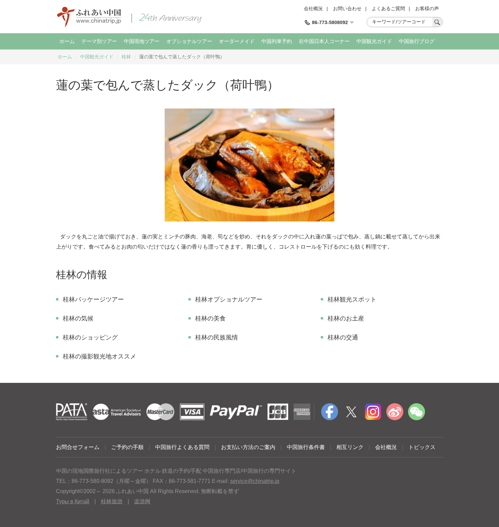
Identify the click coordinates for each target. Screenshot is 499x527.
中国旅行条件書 (306, 447)
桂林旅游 (112, 501)
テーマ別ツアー (99, 41)
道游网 (142, 501)
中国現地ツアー (142, 41)
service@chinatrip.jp (254, 481)
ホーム (67, 41)
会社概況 (313, 8)
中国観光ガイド (374, 41)
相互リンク (350, 447)
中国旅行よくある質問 (182, 447)
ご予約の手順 (127, 447)
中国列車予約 (276, 41)
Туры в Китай (72, 501)
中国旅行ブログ (417, 41)
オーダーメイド (237, 41)
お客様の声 (427, 8)
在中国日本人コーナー (324, 41)
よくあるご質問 (388, 8)
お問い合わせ (347, 8)
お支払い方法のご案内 (248, 447)
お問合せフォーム (77, 447)
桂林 (126, 56)
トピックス (422, 447)
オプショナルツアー (189, 41)
